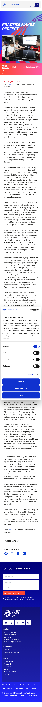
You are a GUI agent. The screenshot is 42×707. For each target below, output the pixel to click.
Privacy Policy (29, 599)
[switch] (36, 353)
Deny (21, 395)
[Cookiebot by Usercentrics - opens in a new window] (30, 309)
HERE (10, 84)
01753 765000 (10, 650)
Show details (30, 375)
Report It (7, 667)
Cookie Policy (8, 677)
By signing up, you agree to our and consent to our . (19, 598)
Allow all (21, 381)
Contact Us (7, 664)
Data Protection (9, 672)
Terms (6, 669)
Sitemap (6, 674)
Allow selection (21, 388)
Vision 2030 (8, 661)
